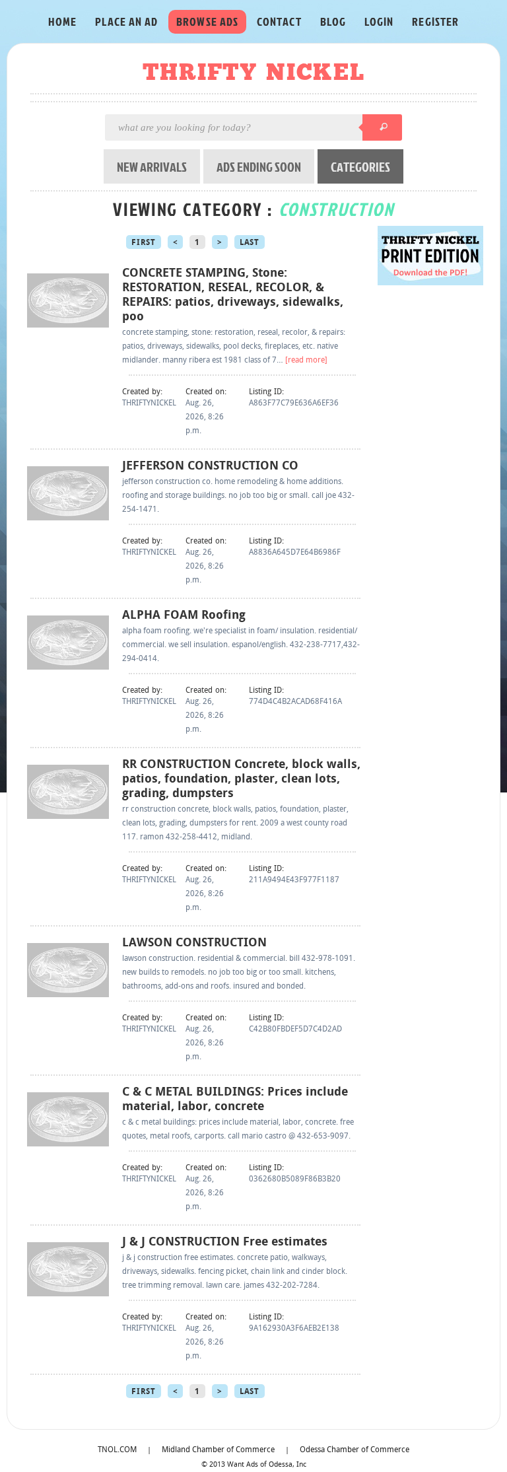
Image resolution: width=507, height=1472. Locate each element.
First (143, 243)
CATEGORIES (360, 166)
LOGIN (378, 21)
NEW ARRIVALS (152, 166)
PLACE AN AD (126, 21)
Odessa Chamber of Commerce (354, 1450)
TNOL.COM (117, 1450)
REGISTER (435, 21)
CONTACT (279, 21)
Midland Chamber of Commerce (218, 1450)
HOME (62, 21)
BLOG (333, 21)
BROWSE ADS (207, 21)
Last (249, 243)
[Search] (382, 127)
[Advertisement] (430, 488)
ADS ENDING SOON (259, 166)
